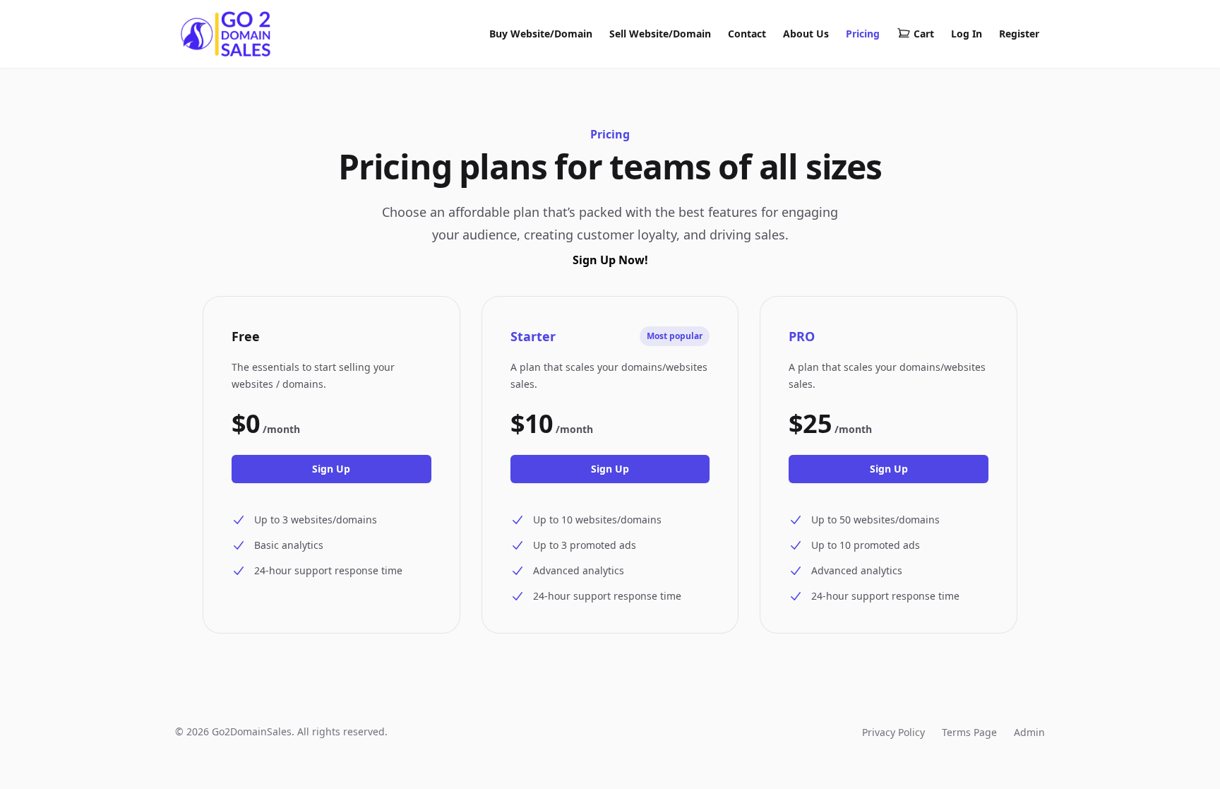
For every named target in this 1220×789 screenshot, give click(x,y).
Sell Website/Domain (660, 33)
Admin (1029, 732)
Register (1019, 33)
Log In (966, 33)
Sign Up (331, 468)
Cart (924, 33)
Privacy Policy (893, 732)
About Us (806, 33)
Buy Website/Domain (540, 33)
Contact (747, 33)
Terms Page (969, 732)
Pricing (863, 33)
